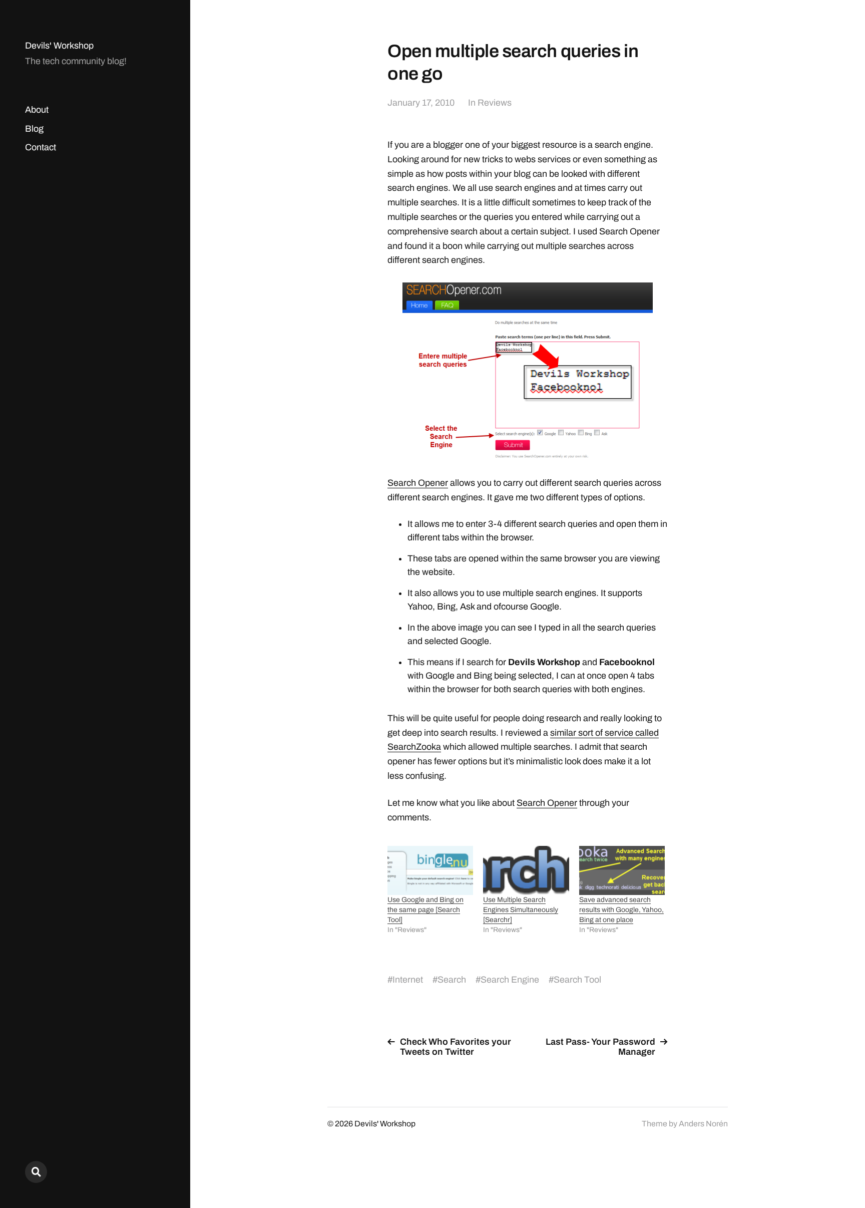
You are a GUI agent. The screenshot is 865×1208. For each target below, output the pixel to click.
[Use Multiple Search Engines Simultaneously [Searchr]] (526, 870)
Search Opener (417, 483)
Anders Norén (703, 1123)
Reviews (495, 103)
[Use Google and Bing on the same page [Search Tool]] (430, 870)
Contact (40, 147)
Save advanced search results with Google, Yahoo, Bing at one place (621, 910)
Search (452, 980)
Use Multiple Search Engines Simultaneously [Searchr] (520, 910)
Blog (34, 129)
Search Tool (577, 980)
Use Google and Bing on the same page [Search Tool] (425, 910)
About (37, 110)
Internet (407, 980)
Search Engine (510, 980)
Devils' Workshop (59, 46)
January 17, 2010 (421, 103)
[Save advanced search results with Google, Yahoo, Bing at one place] (622, 870)
